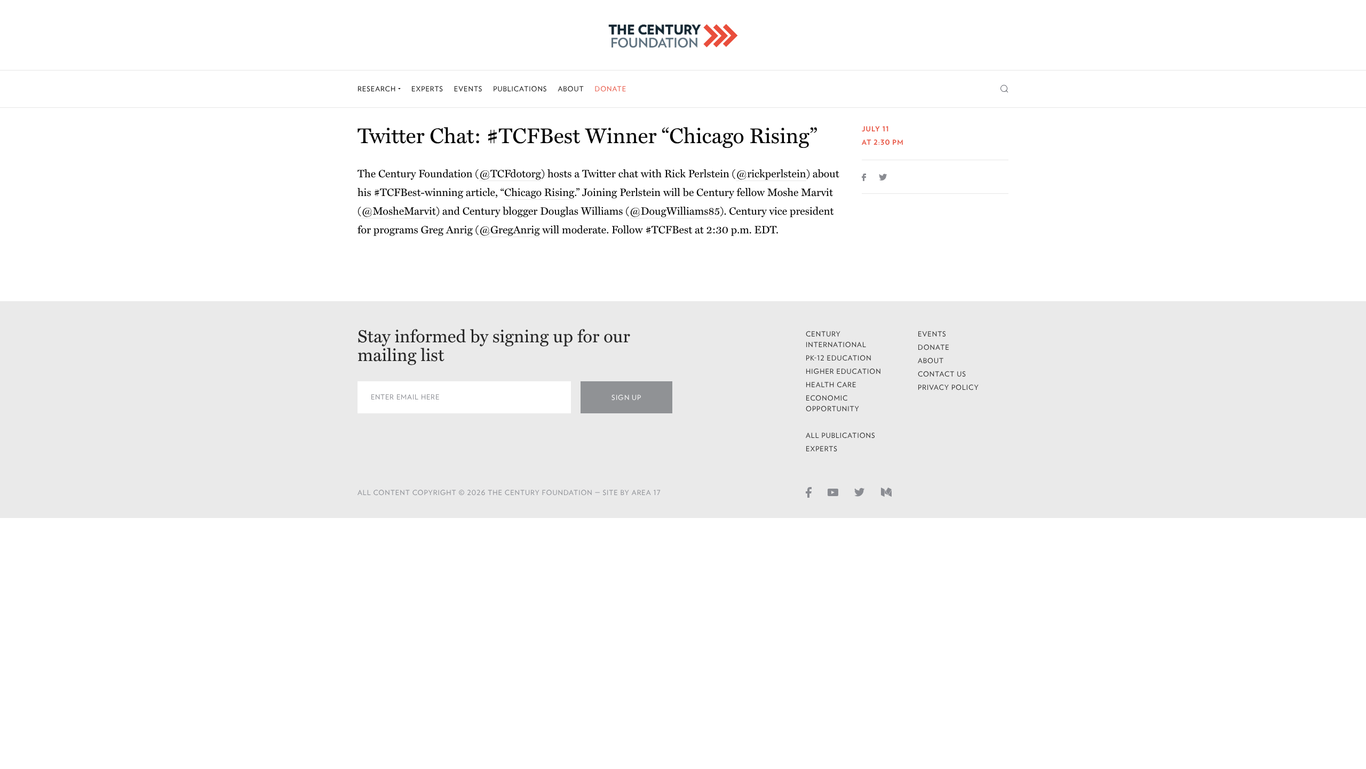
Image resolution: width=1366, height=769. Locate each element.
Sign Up (626, 398)
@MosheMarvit (398, 211)
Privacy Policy (948, 387)
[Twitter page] (859, 492)
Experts (427, 89)
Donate (610, 89)
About (571, 89)
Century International (836, 339)
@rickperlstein (771, 174)
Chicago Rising (539, 192)
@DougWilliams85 (675, 211)
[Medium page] (886, 492)
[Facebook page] (809, 492)
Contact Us (942, 374)
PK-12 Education (839, 358)
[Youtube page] (833, 492)
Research (378, 89)
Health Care (831, 385)
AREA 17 (646, 493)
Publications (520, 89)
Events (468, 89)
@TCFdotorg (510, 174)
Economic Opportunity (833, 403)
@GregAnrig (509, 230)
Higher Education (843, 371)
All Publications (841, 435)
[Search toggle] (1004, 89)
